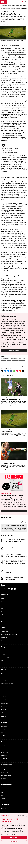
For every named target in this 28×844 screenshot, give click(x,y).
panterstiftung (4, 686)
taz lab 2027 (4, 758)
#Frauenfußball (15, 360)
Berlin (2, 614)
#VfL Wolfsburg (22, 360)
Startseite (3, 8)
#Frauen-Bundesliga (5, 362)
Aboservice (3, 811)
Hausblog (3, 654)
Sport (7, 8)
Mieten (2, 641)
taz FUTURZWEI (4, 772)
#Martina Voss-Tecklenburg (16, 358)
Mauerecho (3, 709)
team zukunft (4, 726)
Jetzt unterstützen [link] (14, 350)
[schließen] (26, 815)
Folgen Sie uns (4, 588)
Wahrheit (3, 621)
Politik (2, 598)
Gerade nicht (21, 815)
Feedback (3, 808)
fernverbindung (4, 703)
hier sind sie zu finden (20, 530)
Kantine (2, 792)
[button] (26, 2)
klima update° (4, 706)
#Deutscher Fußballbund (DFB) (16, 362)
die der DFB (4, 135)
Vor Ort (2, 749)
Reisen (2, 789)
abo (2, 673)
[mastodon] (9, 589)
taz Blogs (3, 769)
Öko (2, 601)
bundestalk (3, 700)
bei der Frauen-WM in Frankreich (17, 54)
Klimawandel (4, 637)
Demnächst (3, 745)
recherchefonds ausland (7, 683)
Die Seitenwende (5, 657)
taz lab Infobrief (4, 736)
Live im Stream (4, 752)
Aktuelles (3, 650)
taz (4, 585)
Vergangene (4, 755)
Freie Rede (3, 713)
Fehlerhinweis (17, 365)
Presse (2, 663)
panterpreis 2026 (5, 690)
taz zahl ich (3, 680)
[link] (4, 5)
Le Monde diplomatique (6, 775)
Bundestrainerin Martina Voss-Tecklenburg (13, 93)
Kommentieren (10, 365)
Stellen (2, 660)
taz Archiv (3, 778)
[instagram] (15, 589)
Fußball (12, 8)
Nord (2, 618)
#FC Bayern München (5, 358)
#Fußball (9, 360)
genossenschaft (5, 677)
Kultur (2, 608)
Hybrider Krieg (4, 631)
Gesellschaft (4, 605)
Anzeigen (3, 798)
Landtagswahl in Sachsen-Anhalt (9, 634)
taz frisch (3, 729)
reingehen (3, 716)
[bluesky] (12, 589)
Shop (2, 795)
